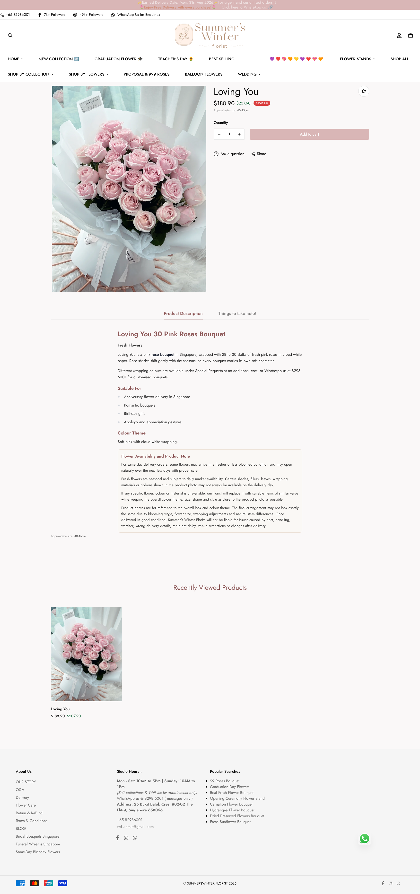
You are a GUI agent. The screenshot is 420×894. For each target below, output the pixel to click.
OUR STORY (26, 782)
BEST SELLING (270, 59)
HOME (13, 59)
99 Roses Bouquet (224, 781)
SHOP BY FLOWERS (86, 74)
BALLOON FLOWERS (203, 74)
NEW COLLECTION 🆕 (59, 59)
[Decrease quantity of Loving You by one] (219, 134)
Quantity (221, 122)
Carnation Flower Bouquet (231, 804)
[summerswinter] (210, 35)
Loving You (60, 709)
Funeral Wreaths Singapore (38, 844)
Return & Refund (29, 813)
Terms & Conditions (31, 821)
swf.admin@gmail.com (135, 826)
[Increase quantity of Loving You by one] (239, 134)
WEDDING (247, 74)
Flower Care (26, 805)
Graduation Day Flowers (229, 787)
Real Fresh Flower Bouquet (232, 792)
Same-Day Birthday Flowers (38, 852)
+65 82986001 (129, 820)
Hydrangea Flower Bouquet (232, 810)
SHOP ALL (400, 59)
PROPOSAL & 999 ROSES (146, 74)
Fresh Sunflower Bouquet (230, 822)
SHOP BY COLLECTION (28, 74)
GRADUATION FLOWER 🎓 (119, 59)
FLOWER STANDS (355, 59)
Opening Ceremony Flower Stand (237, 798)
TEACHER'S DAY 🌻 (175, 59)
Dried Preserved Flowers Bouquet (237, 816)
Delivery (22, 797)
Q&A (20, 789)
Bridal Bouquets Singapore (37, 836)
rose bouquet (162, 354)
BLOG (21, 828)
